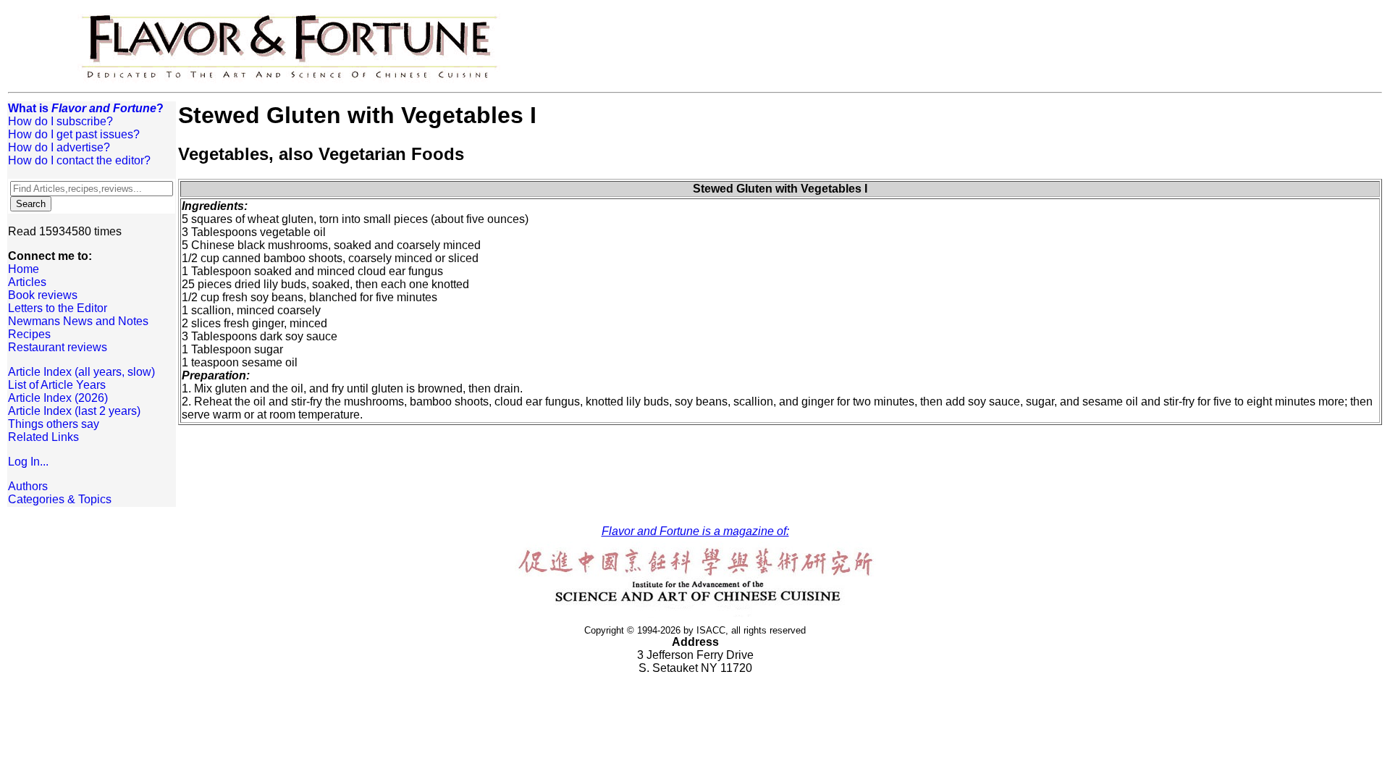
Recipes (29, 334)
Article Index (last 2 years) (74, 411)
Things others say (53, 424)
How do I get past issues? (74, 134)
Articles (27, 282)
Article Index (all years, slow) (81, 372)
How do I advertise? (59, 147)
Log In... (28, 461)
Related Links (43, 437)
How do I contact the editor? (79, 160)
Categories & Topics (59, 499)
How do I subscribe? (60, 121)
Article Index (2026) (58, 398)
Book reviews (42, 295)
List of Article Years (57, 385)
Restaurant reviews (57, 347)
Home (23, 269)
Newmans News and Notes (78, 321)
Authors (28, 486)
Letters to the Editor (57, 308)
